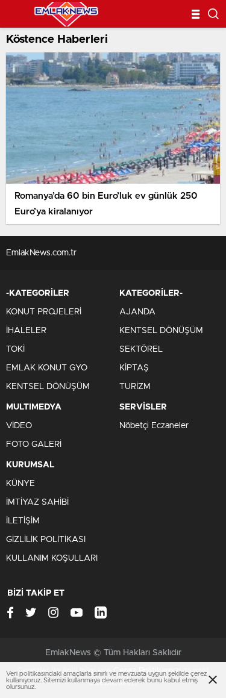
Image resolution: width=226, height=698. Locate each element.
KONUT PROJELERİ (43, 312)
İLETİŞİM (23, 521)
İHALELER (26, 330)
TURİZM (135, 386)
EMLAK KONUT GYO (46, 368)
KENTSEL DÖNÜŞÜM (48, 386)
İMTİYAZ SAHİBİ (37, 502)
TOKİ (15, 349)
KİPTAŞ (134, 368)
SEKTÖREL (141, 349)
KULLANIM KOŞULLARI (52, 558)
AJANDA (137, 312)
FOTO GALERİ (33, 444)
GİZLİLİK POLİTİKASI (46, 539)
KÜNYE (20, 483)
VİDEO (19, 426)
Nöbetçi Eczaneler (154, 426)
